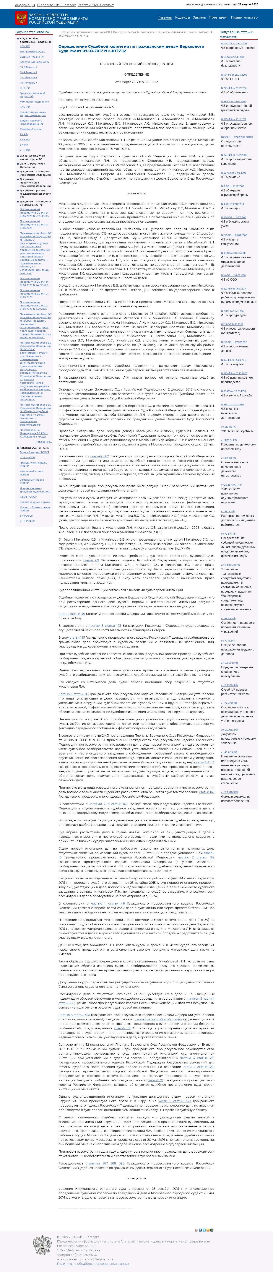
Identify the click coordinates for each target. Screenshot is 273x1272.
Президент (218, 17)
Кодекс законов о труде (35, 501)
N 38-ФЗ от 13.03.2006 (233, 172)
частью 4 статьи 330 (197, 1058)
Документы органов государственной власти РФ (35, 194)
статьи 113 (201, 762)
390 (122, 1163)
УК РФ (24, 144)
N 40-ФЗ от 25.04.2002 (234, 74)
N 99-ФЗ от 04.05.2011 (233, 253)
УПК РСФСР (27, 520)
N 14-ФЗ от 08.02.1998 (233, 275)
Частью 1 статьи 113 (73, 694)
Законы (199, 17)
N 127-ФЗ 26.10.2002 (232, 324)
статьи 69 (91, 560)
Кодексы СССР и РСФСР (35, 447)
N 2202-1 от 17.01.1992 (232, 311)
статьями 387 (97, 1163)
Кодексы (182, 17)
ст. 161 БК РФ (228, 618)
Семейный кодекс (31, 129)
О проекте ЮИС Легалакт (56, 5)
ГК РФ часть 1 (28, 67)
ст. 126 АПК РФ (229, 729)
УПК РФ (25, 149)
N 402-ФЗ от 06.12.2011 (233, 217)
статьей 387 (99, 456)
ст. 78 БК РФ (228, 533)
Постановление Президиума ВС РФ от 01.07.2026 (34, 224)
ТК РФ (24, 134)
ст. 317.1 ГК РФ (229, 440)
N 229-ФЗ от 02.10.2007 (234, 373)
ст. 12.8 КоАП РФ (230, 565)
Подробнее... (43, 441)
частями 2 (97, 804)
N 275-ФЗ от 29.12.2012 (233, 119)
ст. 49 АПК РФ (229, 752)
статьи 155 (77, 637)
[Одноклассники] (208, 1229)
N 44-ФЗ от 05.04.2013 (233, 360)
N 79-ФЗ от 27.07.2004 (233, 101)
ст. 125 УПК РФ (229, 685)
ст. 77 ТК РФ (228, 640)
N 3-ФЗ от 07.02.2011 (232, 204)
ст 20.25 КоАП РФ (231, 484)
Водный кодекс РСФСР (34, 452)
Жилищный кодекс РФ (34, 101)
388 (113, 1163)
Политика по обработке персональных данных (93, 1264)
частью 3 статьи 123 (105, 625)
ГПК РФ (25, 87)
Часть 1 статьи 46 (71, 614)
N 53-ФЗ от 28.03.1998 (233, 391)
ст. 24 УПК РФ (229, 703)
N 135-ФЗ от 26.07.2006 (234, 235)
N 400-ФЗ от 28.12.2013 (234, 43)
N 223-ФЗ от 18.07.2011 (233, 288)
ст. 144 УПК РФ (229, 663)
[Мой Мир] (212, 1229)
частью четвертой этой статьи (158, 1019)
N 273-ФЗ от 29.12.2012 (233, 88)
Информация (25, 5)
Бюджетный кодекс (32, 51)
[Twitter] (204, 1229)
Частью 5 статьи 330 (74, 1015)
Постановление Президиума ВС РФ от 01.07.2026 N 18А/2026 (34, 305)
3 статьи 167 (118, 804)
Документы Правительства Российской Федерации (35, 182)
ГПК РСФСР (27, 457)
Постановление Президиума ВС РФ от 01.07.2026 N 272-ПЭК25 (34, 212)
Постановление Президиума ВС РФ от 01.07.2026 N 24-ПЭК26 (34, 282)
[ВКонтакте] (200, 1229)
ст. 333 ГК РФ (228, 426)
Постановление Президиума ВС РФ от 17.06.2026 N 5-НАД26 (34, 433)
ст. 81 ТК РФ (228, 511)
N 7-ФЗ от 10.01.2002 (232, 186)
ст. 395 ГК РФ (228, 458)
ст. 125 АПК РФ (229, 792)
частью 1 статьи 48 (108, 903)
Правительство (244, 17)
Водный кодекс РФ (32, 56)
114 (212, 762)
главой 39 (122, 1028)
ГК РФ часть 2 (28, 72)
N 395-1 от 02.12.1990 (232, 404)
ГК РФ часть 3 (28, 77)
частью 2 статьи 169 (196, 857)
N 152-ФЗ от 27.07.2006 (234, 342)
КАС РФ (25, 106)
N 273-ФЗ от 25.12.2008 (234, 155)
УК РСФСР (26, 515)
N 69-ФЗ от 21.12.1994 (232, 57)
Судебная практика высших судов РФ (86, 31)
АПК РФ (25, 46)
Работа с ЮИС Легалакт (96, 5)
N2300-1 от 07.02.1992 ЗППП (237, 137)
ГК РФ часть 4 (29, 82)
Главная (165, 17)
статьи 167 (206, 792)
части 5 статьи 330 (198, 1067)
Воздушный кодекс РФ (34, 61)
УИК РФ (25, 139)
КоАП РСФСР (28, 496)
